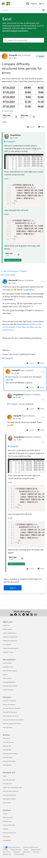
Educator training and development (13, 720)
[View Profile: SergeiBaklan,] (6, 136)
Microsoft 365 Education (10, 712)
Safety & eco (26, 852)
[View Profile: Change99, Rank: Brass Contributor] (5, 56)
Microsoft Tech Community (10, 791)
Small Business (7, 765)
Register (34, 3)
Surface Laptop (7, 629)
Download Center (8, 667)
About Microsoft (7, 817)
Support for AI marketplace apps (12, 787)
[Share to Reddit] (23, 614)
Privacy (26, 849)
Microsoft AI (6, 738)
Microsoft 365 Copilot (9, 761)
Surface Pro (6, 625)
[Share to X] (19, 614)
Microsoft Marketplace (9, 795)
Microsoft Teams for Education (11, 708)
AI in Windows (7, 644)
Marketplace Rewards (9, 799)
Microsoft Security (8, 742)
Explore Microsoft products (11, 648)
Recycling (36, 852)
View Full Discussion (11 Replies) (15, 271)
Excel (6, 10)
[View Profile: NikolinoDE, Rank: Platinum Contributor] (4, 281)
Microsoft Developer (9, 780)
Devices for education (9, 704)
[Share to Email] (35, 614)
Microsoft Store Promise (10, 686)
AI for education (7, 727)
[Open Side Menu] (3, 3)
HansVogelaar (13, 377)
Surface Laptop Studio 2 (10, 633)
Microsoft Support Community (15, 30)
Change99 (13, 55)
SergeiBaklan (15, 135)
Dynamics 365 (7, 746)
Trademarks (16, 852)
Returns (5, 674)
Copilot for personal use (10, 641)
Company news (7, 821)
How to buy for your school (10, 716)
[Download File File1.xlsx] (16, 116)
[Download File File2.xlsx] (34, 116)
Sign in (13, 587)
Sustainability (7, 840)
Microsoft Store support (10, 671)
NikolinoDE (12, 280)
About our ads (7, 854)
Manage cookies (35, 849)
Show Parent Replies (8, 275)
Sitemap (5, 849)
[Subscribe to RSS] (31, 614)
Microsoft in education (9, 701)
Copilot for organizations (10, 637)
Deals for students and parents (12, 723)
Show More (8, 111)
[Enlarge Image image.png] (23, 161)
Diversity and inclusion (9, 833)
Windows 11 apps (8, 652)
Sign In (41, 3)
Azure (4, 776)
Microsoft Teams (7, 757)
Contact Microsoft (16, 849)
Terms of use (6, 852)
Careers (5, 814)
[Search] (27, 3)
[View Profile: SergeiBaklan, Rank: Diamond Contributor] (9, 395)
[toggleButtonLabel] (43, 10)
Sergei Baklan (22, 327)
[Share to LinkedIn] (11, 614)
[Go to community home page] (8, 3)
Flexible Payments (8, 690)
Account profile (7, 663)
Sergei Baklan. (29, 289)
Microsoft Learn (7, 783)
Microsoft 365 (7, 750)
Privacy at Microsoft (8, 825)
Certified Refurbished (9, 682)
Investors (5, 829)
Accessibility (6, 836)
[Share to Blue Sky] (27, 614)
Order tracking (7, 678)
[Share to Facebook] (15, 614)
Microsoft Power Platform (10, 753)
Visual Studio (7, 803)
